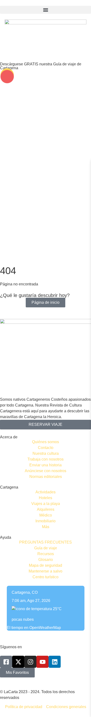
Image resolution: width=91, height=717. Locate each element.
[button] (45, 10)
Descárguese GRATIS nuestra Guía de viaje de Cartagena (40, 66)
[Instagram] (30, 662)
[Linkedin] (55, 662)
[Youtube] (42, 662)
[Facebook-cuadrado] (6, 662)
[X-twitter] (18, 662)
